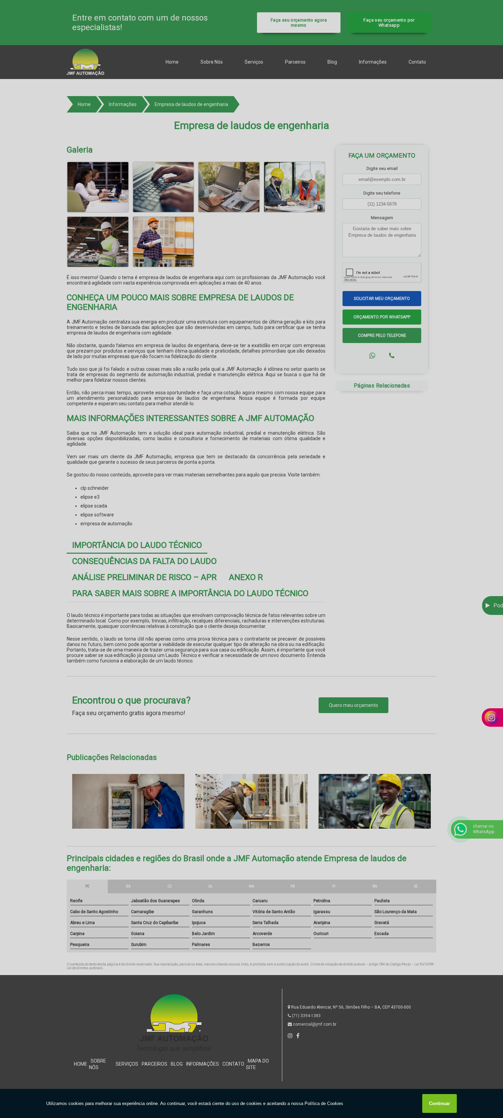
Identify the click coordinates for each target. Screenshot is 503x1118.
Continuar (439, 1103)
